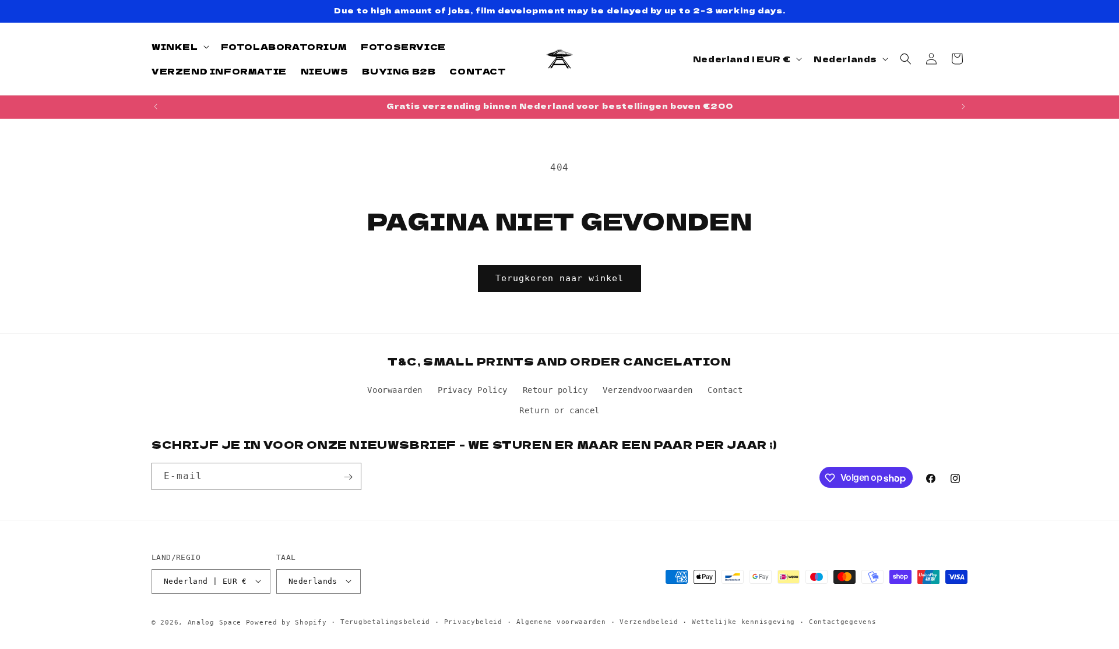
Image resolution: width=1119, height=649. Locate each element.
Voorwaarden (395, 389)
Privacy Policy (473, 389)
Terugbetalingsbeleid (385, 621)
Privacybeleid (473, 621)
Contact (725, 389)
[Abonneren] (348, 477)
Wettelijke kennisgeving (743, 621)
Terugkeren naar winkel (559, 278)
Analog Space (214, 622)
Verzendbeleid (649, 621)
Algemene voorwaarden (561, 621)
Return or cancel (559, 409)
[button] (179, 46)
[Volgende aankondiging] (963, 106)
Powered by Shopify (286, 622)
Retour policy (555, 389)
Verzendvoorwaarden (648, 389)
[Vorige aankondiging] (155, 106)
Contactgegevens (843, 621)
